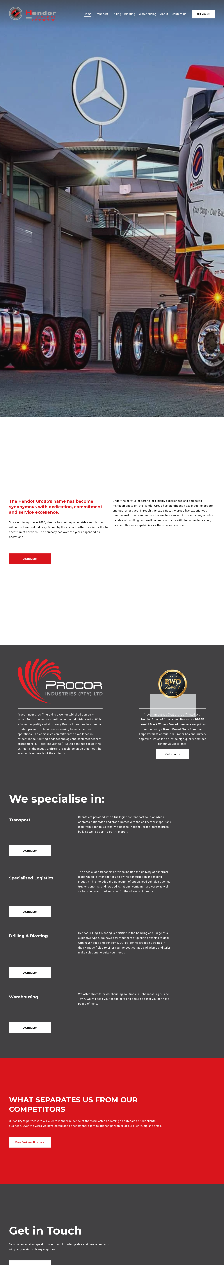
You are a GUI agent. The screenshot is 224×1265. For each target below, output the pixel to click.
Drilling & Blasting (123, 14)
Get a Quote (203, 14)
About (164, 14)
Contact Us (179, 14)
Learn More (30, 558)
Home (88, 14)
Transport (101, 14)
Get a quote (172, 754)
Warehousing (147, 14)
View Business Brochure (29, 1142)
